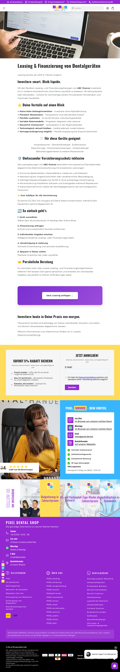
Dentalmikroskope (96, 619)
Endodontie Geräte (96, 612)
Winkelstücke (94, 597)
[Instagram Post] (30, 498)
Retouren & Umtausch (17, 590)
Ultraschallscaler (95, 605)
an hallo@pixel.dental (17, 557)
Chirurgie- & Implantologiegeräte (97, 624)
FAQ (8, 578)
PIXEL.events (53, 590)
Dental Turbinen (95, 594)
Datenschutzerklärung (29, 335)
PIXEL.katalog (53, 579)
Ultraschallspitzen (96, 582)
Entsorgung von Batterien (19, 597)
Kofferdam (92, 616)
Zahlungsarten (13, 586)
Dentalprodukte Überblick (100, 579)
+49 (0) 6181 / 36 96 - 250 (19, 534)
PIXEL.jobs (52, 623)
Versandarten (12, 582)
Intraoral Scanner (95, 608)
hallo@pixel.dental (84, 437)
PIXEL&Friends (54, 593)
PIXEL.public (53, 616)
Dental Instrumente (97, 590)
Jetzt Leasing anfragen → (59, 295)
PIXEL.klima (52, 619)
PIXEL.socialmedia (55, 608)
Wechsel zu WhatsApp (18, 549)
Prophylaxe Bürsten (97, 586)
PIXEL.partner (53, 612)
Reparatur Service (15, 593)
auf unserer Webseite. (17, 564)
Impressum (80, 655)
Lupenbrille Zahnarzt (97, 601)
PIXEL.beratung (54, 582)
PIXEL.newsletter (55, 597)
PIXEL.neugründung (56, 586)
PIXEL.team (52, 605)
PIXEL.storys (53, 601)
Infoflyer (30, 195)
